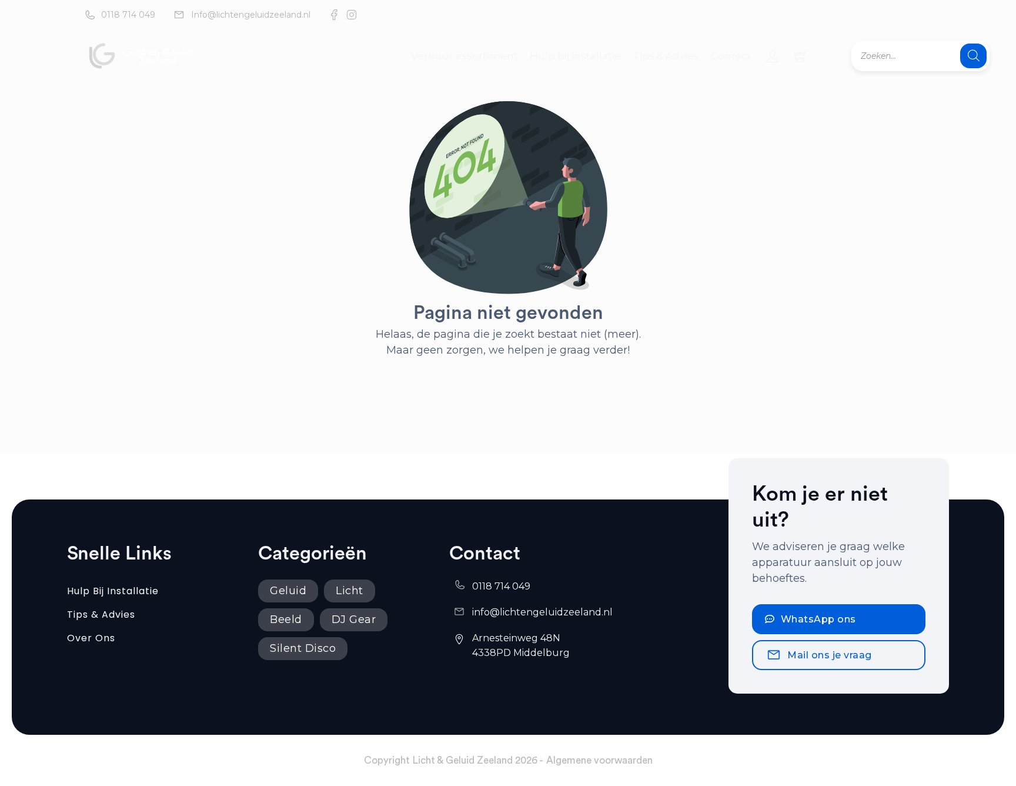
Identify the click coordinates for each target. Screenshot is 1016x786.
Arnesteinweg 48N (517, 638)
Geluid (288, 590)
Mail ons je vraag (829, 655)
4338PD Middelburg (521, 652)
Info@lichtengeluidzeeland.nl (250, 14)
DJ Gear (354, 619)
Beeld (286, 619)
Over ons (91, 638)
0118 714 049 (128, 14)
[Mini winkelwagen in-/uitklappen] (800, 55)
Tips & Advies (666, 56)
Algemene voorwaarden (599, 760)
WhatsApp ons (818, 619)
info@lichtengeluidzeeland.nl (542, 612)
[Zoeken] (973, 56)
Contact (731, 56)
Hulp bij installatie (575, 56)
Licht (349, 590)
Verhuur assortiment (464, 56)
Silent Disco (303, 648)
